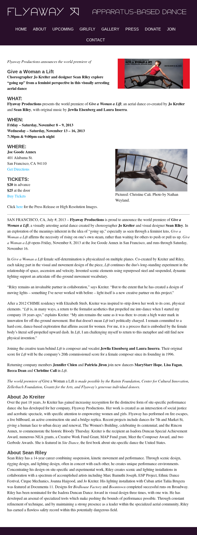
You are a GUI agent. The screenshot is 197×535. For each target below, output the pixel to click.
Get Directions (18, 169)
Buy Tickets (16, 195)
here (19, 206)
